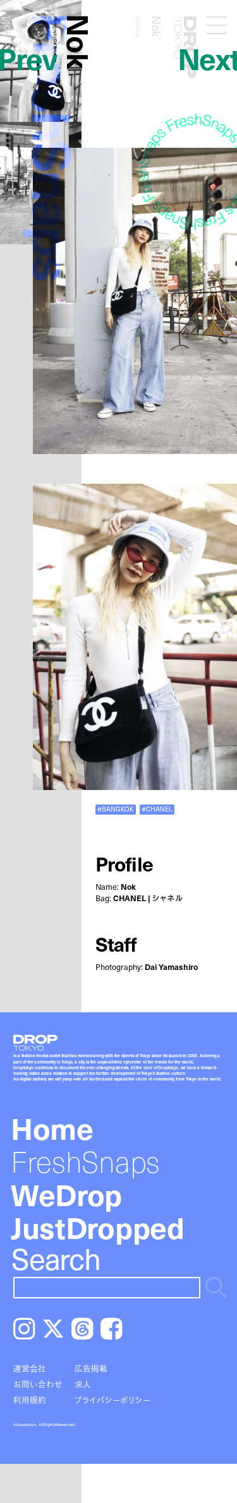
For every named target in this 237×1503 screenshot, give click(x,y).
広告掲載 (91, 1368)
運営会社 (29, 1368)
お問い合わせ (38, 1384)
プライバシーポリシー (112, 1400)
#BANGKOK (115, 809)
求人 (83, 1384)
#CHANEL (157, 809)
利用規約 (29, 1400)
